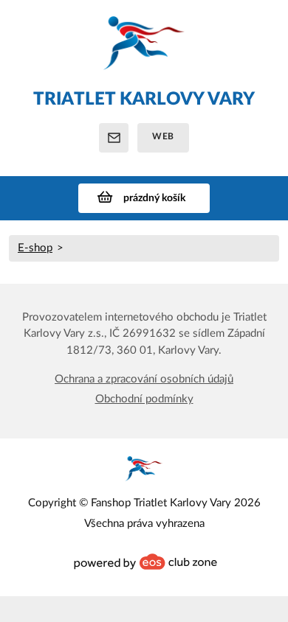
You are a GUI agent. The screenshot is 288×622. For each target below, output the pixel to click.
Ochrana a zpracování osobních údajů (144, 379)
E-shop (35, 248)
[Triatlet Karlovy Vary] (144, 50)
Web (163, 136)
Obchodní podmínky (144, 399)
